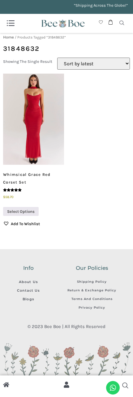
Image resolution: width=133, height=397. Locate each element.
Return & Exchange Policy (91, 290)
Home (8, 37)
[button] (21, 224)
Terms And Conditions (92, 299)
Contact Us (28, 290)
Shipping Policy (92, 282)
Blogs (28, 299)
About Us (28, 282)
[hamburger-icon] (10, 23)
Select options (21, 211)
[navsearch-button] (122, 23)
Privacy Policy (92, 308)
